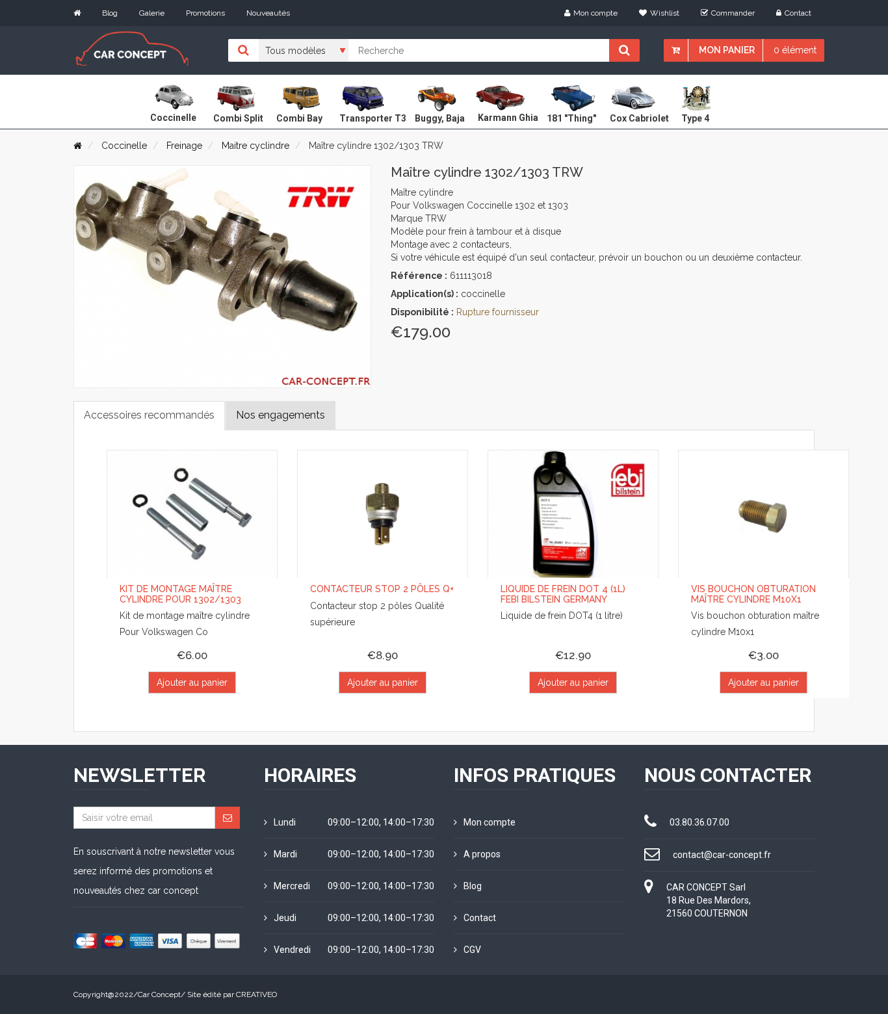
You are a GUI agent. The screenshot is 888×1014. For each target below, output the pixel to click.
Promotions (205, 13)
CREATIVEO (256, 994)
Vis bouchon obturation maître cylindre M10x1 (753, 594)
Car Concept (159, 994)
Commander (733, 13)
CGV (472, 949)
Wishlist (664, 13)
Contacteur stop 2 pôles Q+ (382, 589)
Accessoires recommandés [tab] (149, 415)
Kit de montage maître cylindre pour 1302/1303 (180, 594)
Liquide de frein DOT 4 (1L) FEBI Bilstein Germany (563, 594)
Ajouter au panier (192, 682)
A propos (482, 854)
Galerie (151, 13)
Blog (110, 13)
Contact (798, 13)
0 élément (795, 50)
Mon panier (727, 50)
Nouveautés (268, 13)
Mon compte (595, 13)
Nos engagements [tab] (280, 415)
